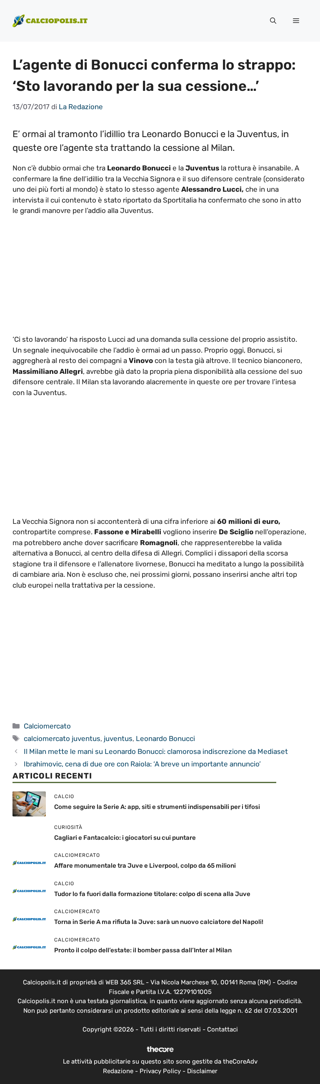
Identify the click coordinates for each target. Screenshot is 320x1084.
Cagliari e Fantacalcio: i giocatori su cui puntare (125, 837)
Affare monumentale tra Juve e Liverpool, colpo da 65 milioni (145, 865)
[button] (273, 20)
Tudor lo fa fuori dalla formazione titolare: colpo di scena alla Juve (152, 894)
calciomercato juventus (62, 738)
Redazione (118, 1071)
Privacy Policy (160, 1071)
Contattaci (222, 1029)
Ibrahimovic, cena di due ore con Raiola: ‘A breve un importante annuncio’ (142, 764)
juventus (118, 738)
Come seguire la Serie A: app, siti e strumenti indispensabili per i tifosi (157, 807)
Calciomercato (47, 726)
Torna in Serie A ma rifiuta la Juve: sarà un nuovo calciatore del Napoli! (158, 922)
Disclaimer (202, 1071)
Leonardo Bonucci (165, 738)
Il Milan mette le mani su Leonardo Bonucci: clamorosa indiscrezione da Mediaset (156, 751)
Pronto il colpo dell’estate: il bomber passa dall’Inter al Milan (143, 950)
